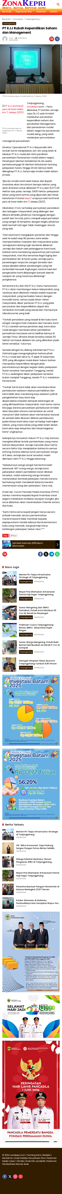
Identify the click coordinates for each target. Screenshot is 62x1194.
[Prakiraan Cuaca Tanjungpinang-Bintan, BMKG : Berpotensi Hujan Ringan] (9, 630)
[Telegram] (51, 554)
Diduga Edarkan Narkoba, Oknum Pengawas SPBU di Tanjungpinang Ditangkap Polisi (34, 860)
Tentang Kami (34, 1155)
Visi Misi (20, 1161)
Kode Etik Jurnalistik (35, 1161)
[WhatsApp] (57, 554)
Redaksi (46, 1155)
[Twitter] (46, 554)
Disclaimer (7, 1158)
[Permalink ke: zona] (5, 39)
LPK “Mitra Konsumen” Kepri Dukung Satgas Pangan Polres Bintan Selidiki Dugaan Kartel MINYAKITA (35, 847)
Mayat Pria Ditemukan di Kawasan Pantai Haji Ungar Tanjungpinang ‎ (37, 593)
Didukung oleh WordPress (15, 1186)
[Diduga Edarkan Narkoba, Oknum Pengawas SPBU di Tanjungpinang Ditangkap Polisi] (8, 862)
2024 (7, 1155)
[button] (58, 4)
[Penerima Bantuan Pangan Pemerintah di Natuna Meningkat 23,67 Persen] (8, 889)
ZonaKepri (32, 106)
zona (11, 38)
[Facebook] (40, 554)
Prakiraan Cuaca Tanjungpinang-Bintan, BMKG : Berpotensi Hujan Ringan (36, 627)
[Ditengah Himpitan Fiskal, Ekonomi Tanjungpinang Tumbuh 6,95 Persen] (9, 664)
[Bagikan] (57, 38)
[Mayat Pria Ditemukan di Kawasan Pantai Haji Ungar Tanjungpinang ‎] (9, 595)
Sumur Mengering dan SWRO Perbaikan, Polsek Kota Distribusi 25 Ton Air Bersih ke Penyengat (37, 610)
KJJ (14, 535)
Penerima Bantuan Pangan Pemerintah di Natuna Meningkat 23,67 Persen (37, 888)
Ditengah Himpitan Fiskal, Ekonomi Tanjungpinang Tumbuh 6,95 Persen (38, 662)
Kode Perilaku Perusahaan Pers (30, 1158)
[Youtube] (20, 1176)
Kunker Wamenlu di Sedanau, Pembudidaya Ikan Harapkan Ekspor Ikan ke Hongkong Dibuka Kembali (38, 902)
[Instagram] (15, 1176)
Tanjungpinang (9, 23)
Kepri (27, 198)
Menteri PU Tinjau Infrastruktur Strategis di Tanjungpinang (35, 576)
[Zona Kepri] (24, 4)
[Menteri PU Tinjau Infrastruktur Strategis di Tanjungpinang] (9, 578)
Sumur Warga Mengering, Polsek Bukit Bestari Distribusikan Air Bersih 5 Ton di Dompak (39, 645)
